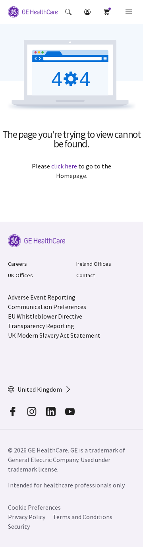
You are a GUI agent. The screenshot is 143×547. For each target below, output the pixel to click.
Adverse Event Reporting (41, 297)
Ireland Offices (93, 263)
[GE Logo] (33, 13)
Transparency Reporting (41, 326)
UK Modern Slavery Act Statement (54, 335)
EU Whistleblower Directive (45, 316)
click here (64, 166)
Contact (85, 275)
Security (19, 526)
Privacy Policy (26, 517)
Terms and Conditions (82, 517)
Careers (17, 263)
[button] (68, 12)
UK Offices (20, 275)
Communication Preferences (47, 307)
